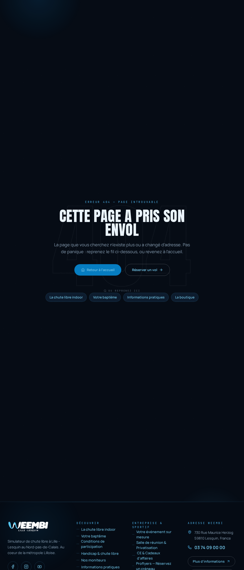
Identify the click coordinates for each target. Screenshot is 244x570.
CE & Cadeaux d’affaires (148, 555)
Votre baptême (105, 297)
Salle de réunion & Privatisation (151, 545)
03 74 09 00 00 (209, 547)
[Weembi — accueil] (28, 526)
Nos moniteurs (93, 560)
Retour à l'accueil (101, 269)
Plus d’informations (209, 561)
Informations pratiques (146, 297)
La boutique (184, 297)
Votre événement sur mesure (154, 534)
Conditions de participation (93, 544)
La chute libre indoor (66, 297)
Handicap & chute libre (100, 553)
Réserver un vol (144, 269)
